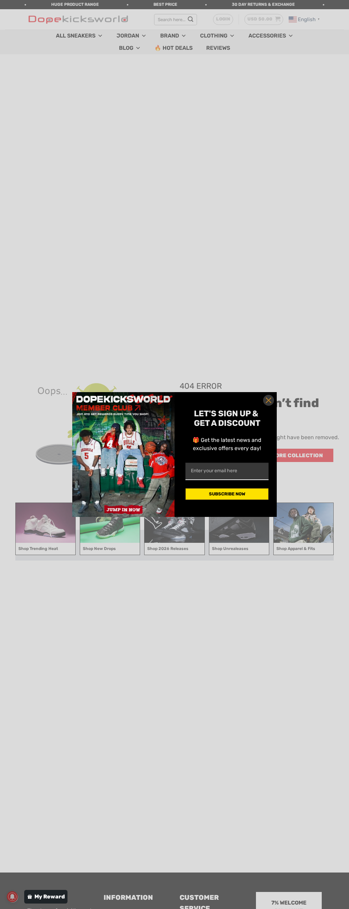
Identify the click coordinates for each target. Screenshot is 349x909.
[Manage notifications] (12, 896)
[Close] (268, 400)
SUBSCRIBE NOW (227, 493)
